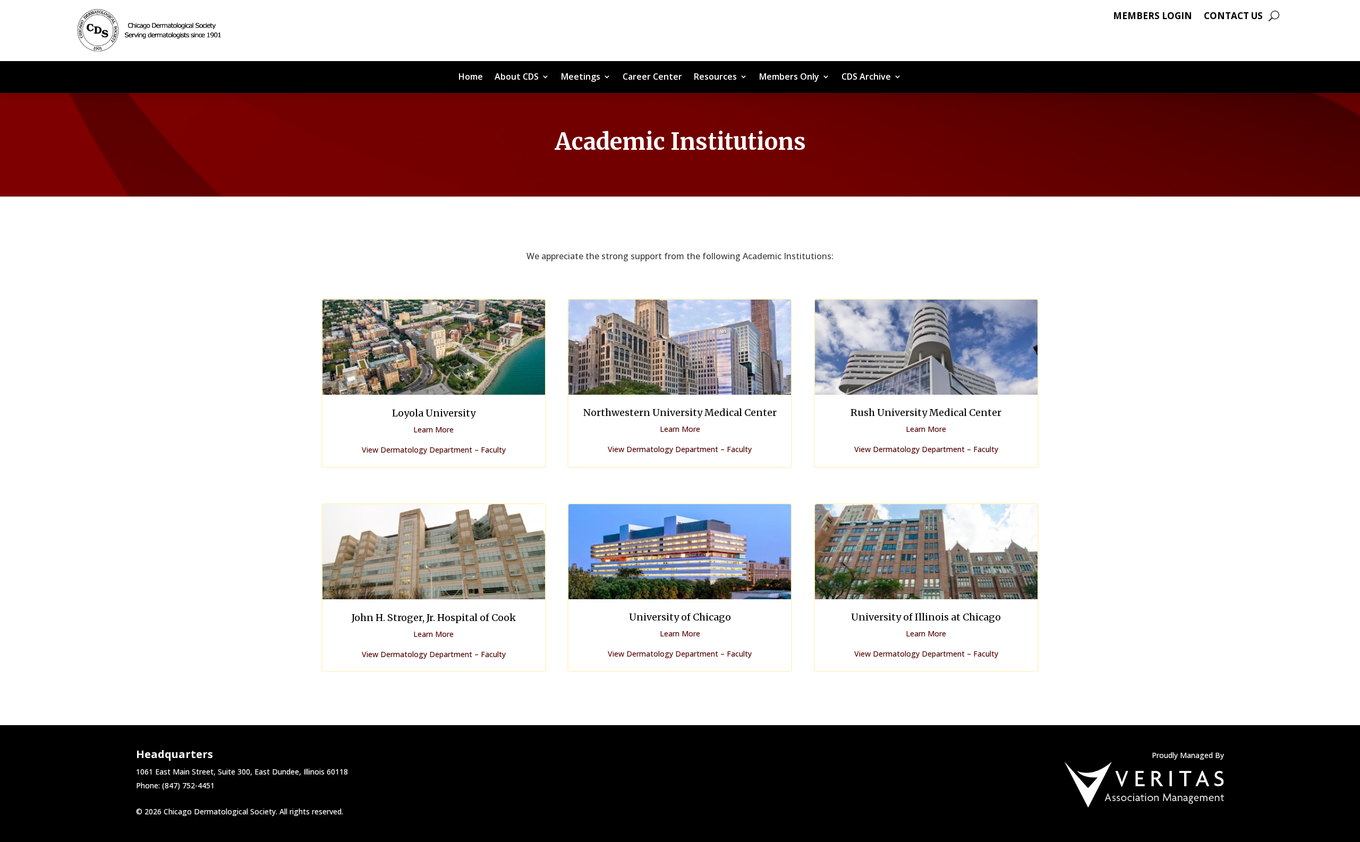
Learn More (433, 429)
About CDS (517, 77)
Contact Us (1233, 17)
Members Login (1152, 17)
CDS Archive (866, 77)
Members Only (789, 77)
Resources (715, 77)
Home (470, 77)
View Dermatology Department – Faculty (434, 450)
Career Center (652, 77)
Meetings (580, 77)
